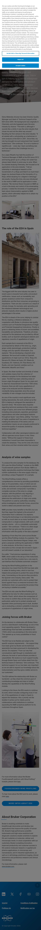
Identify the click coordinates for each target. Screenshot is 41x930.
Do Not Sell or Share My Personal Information (20, 53)
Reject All (20, 59)
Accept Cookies (20, 65)
